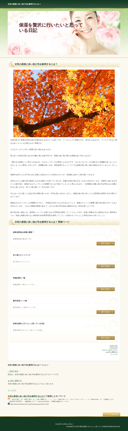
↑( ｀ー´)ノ (114, 354)
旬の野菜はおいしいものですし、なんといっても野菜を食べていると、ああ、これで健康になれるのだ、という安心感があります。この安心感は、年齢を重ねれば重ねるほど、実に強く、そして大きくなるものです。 (105, 244)
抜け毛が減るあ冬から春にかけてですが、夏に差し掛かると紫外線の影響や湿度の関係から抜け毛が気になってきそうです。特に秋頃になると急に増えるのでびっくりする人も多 (105, 266)
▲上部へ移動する (112, 352)
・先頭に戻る (113, 346)
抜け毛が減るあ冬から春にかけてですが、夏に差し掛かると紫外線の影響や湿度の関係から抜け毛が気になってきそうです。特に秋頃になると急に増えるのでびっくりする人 (105, 289)
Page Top (111, 414)
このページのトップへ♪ (110, 350)
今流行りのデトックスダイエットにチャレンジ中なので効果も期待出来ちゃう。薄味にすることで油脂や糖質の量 (105, 312)
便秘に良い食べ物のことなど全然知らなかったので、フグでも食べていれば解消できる (105, 338)
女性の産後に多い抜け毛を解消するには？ (27, 396)
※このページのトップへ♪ (64, 424)
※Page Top (114, 348)
